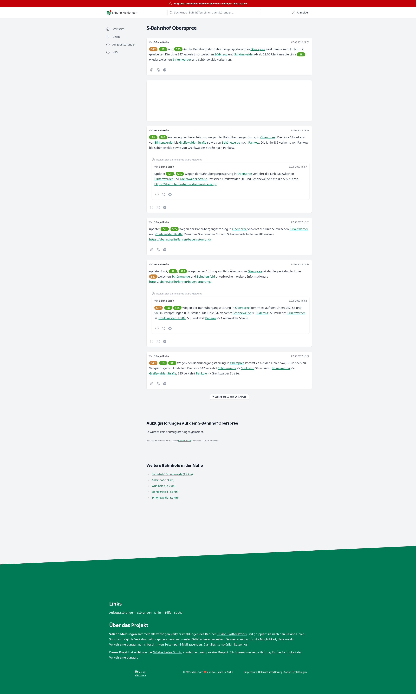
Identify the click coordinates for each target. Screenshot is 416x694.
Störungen (144, 612)
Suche (178, 612)
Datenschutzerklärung (270, 672)
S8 (163, 49)
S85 (178, 49)
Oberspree (258, 49)
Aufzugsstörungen (122, 612)
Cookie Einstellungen (295, 672)
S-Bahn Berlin (161, 42)
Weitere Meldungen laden (229, 396)
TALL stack (217, 672)
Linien (158, 612)
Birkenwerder (182, 59)
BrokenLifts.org (185, 440)
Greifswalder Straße (192, 142)
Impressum (250, 672)
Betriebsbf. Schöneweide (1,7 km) (172, 474)
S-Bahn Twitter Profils (232, 634)
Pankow (253, 142)
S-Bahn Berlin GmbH (167, 652)
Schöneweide (243, 54)
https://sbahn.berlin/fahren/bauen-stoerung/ (185, 184)
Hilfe (168, 612)
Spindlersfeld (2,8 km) (165, 492)
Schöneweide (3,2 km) (165, 497)
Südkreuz (221, 54)
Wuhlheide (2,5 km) (163, 486)
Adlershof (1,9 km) (163, 480)
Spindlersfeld (206, 276)
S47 (153, 49)
